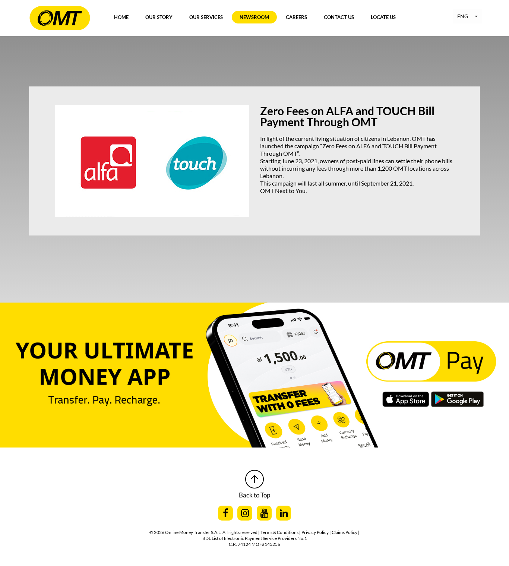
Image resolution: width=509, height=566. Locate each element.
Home (121, 17)
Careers (296, 17)
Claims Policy (345, 532)
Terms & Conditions (279, 532)
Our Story (159, 17)
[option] (254, 356)
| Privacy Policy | (315, 532)
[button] (467, 16)
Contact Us (339, 17)
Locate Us (383, 17)
